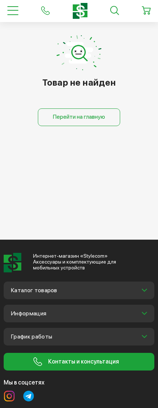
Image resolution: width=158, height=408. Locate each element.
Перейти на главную (79, 116)
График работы (31, 336)
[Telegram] (28, 396)
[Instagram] (9, 396)
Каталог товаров (34, 290)
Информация (28, 313)
